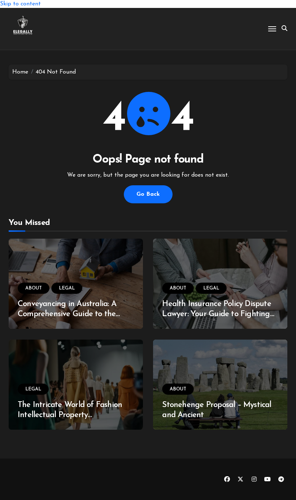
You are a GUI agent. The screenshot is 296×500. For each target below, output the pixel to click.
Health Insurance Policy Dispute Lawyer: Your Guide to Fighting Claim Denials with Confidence (216, 314)
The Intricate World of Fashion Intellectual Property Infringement (70, 415)
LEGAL (67, 288)
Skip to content (20, 4)
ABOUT (33, 288)
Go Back (148, 194)
